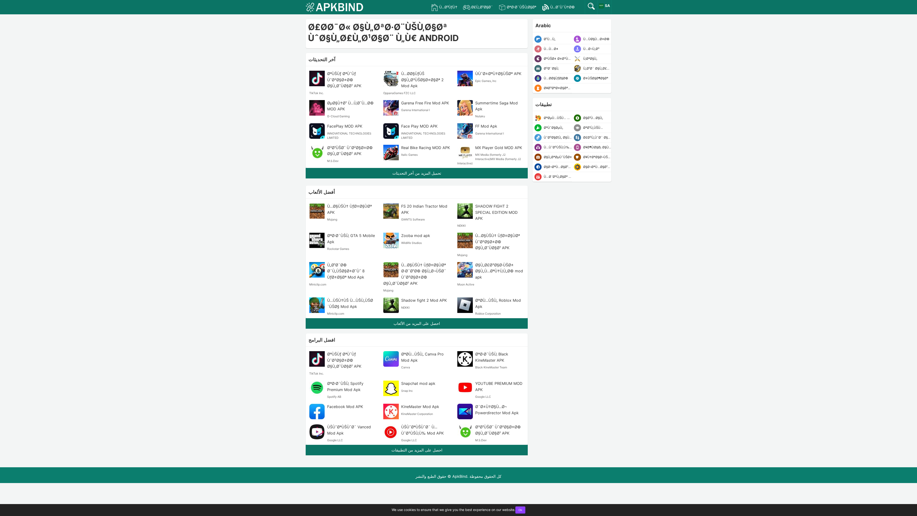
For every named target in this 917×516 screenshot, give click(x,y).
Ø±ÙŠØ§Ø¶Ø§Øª (595, 78)
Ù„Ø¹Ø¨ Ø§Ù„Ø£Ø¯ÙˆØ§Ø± (596, 68)
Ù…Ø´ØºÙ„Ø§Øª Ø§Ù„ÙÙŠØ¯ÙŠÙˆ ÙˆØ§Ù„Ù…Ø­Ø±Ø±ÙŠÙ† (557, 176)
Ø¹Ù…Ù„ (549, 39)
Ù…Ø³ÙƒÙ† (448, 7)
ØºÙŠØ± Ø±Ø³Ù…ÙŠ (557, 58)
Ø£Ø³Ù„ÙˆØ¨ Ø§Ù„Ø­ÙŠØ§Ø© (596, 137)
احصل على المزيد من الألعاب (417, 323)
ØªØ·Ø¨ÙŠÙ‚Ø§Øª (521, 7)
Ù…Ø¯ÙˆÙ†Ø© (562, 7)
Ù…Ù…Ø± (550, 49)
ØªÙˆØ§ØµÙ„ (553, 127)
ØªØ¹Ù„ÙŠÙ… (592, 127)
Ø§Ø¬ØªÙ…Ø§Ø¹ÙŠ (557, 167)
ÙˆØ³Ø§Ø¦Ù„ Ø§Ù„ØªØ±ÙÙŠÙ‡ (557, 137)
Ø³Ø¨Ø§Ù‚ (551, 68)
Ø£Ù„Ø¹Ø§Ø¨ (482, 7)
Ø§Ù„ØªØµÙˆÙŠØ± (557, 157)
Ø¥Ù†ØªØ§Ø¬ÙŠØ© (596, 157)
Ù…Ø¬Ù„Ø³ (590, 49)
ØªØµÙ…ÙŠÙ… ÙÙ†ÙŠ (557, 118)
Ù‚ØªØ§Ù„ (589, 58)
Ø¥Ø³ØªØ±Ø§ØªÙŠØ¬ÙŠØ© (557, 88)
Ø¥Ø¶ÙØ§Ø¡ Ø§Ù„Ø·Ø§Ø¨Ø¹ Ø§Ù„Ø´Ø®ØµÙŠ (596, 147)
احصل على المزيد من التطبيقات (416, 450)
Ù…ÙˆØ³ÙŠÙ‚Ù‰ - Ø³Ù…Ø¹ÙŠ (557, 147)
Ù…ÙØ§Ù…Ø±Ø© (595, 39)
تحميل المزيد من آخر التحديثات (416, 173)
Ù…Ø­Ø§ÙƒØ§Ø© (555, 78)
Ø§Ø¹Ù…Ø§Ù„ (592, 118)
